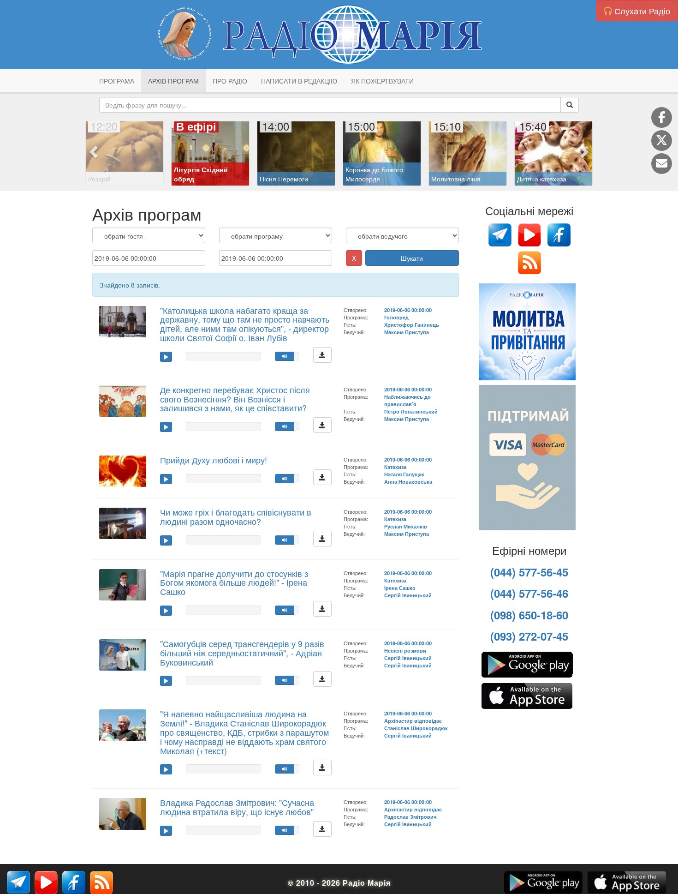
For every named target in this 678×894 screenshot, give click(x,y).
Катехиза (395, 466)
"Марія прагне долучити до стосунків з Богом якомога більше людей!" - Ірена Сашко (234, 582)
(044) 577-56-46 (529, 593)
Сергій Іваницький (408, 595)
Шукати (412, 258)
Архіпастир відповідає (413, 720)
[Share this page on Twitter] (661, 140)
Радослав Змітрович (410, 816)
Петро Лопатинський (411, 411)
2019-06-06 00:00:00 (408, 309)
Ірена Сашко (400, 587)
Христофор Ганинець (411, 324)
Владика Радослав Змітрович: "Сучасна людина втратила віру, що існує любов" (237, 806)
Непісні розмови (405, 650)
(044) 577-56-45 (529, 572)
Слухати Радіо (641, 11)
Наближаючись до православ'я (407, 400)
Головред (396, 317)
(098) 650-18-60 (529, 615)
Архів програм (173, 80)
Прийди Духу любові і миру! (213, 460)
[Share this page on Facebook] (661, 117)
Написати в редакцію (299, 80)
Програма (116, 80)
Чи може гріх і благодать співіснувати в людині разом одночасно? (235, 516)
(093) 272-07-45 (529, 636)
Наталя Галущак (404, 474)
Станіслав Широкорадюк (416, 728)
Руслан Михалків (405, 526)
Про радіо (230, 80)
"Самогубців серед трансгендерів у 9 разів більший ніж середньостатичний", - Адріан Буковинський (242, 652)
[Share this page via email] (661, 163)
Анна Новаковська (408, 481)
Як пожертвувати (382, 80)
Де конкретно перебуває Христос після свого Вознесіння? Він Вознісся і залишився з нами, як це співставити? (235, 399)
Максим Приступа (406, 332)
